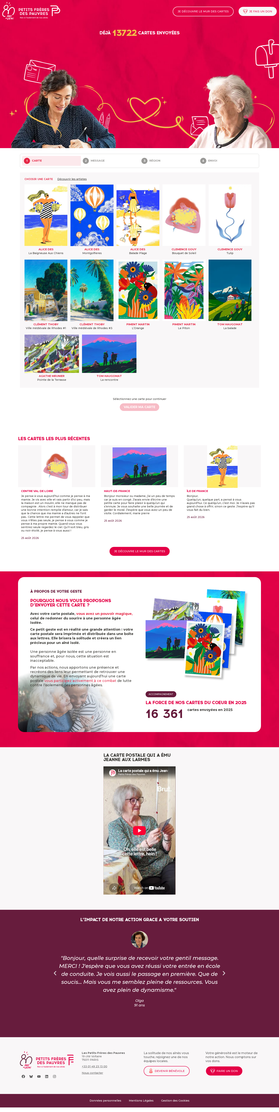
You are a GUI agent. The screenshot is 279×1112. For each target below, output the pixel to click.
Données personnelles (105, 1100)
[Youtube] (38, 1076)
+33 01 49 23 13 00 (94, 1066)
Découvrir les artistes (72, 179)
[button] (55, 973)
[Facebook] (23, 1076)
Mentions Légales (141, 1100)
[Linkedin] (46, 1076)
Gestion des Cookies (175, 1100)
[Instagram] (54, 1076)
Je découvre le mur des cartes (203, 11)
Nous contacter (92, 1073)
